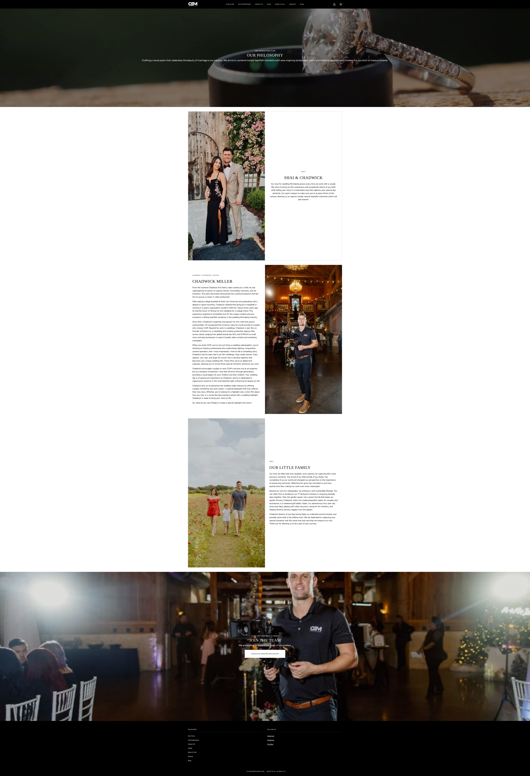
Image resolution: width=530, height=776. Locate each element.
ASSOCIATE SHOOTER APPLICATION (265, 654)
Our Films (191, 736)
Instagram (270, 736)
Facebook (270, 740)
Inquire (190, 756)
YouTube (270, 744)
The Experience (193, 740)
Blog (189, 761)
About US (191, 744)
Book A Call (192, 752)
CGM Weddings (254, 771)
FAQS (190, 748)
